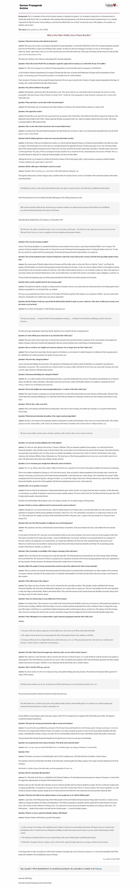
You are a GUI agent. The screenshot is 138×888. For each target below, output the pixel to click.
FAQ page (98, 869)
